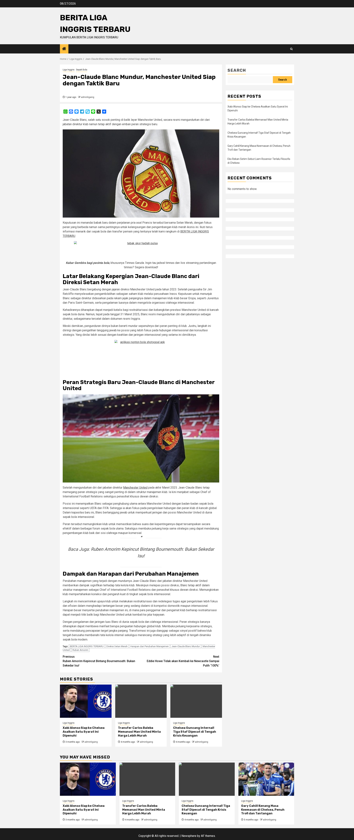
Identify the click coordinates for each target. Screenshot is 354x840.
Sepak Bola (81, 69)
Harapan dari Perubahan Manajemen (149, 646)
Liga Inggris (68, 69)
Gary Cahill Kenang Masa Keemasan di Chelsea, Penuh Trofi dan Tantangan (262, 809)
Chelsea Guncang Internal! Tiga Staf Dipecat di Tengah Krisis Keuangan (194, 731)
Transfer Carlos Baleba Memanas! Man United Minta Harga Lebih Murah (139, 731)
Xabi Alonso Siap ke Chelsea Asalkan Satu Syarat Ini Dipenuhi (84, 731)
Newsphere (188, 836)
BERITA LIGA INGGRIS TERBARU (87, 646)
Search (237, 70)
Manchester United (135, 487)
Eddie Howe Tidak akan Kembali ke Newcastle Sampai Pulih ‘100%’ (183, 661)
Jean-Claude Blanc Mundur (185, 646)
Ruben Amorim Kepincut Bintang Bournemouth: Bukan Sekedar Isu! (99, 661)
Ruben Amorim (80, 650)
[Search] (291, 49)
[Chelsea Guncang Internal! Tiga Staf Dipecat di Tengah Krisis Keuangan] (196, 701)
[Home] (64, 49)
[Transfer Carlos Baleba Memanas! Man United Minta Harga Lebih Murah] (141, 701)
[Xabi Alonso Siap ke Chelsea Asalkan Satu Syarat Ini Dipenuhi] (86, 701)
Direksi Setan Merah (117, 646)
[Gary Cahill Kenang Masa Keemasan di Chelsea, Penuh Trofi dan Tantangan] (266, 779)
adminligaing (87, 97)
